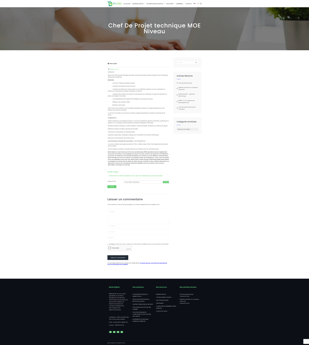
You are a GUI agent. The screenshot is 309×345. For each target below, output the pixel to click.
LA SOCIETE (127, 4)
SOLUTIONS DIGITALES (162, 300)
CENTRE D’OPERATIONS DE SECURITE (143, 304)
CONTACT (188, 4)
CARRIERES (179, 4)
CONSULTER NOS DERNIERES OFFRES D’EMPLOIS (166, 307)
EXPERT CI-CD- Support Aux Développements (186, 101)
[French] (194, 4)
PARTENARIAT (160, 303)
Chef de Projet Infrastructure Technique (187, 108)
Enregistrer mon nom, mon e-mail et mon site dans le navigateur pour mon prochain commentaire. (139, 244)
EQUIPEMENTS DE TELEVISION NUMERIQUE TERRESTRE (140, 320)
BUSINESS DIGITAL (138, 4)
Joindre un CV (111, 181)
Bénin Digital (113, 63)
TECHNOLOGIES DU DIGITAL (154, 4)
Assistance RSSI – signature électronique (186, 95)
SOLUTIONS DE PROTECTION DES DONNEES (142, 308)
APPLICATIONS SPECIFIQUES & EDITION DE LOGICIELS (141, 300)
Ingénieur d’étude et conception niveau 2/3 (188, 88)
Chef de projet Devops (185, 83)
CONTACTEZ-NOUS (161, 311)
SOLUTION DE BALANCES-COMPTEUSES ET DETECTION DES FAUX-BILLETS (142, 314)
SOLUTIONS (169, 4)
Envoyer (112, 186)
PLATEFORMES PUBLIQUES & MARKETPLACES (140, 295)
